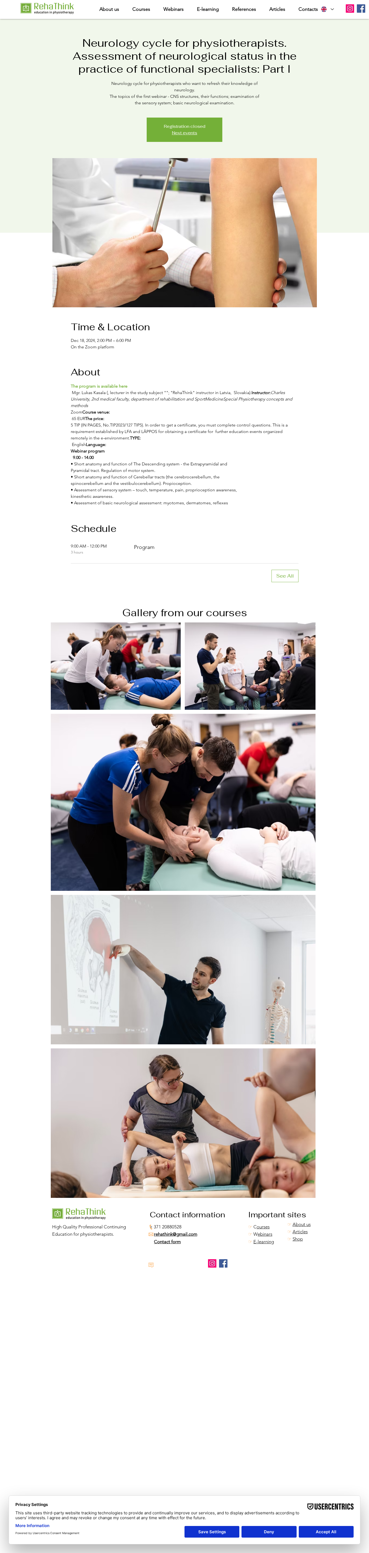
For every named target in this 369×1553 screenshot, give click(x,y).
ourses (263, 1226)
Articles (300, 1231)
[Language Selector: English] (327, 9)
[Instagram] (350, 8)
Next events (184, 133)
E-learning (263, 1241)
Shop (298, 1239)
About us (302, 1224)
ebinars (265, 1234)
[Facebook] (361, 8)
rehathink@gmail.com (175, 1234)
